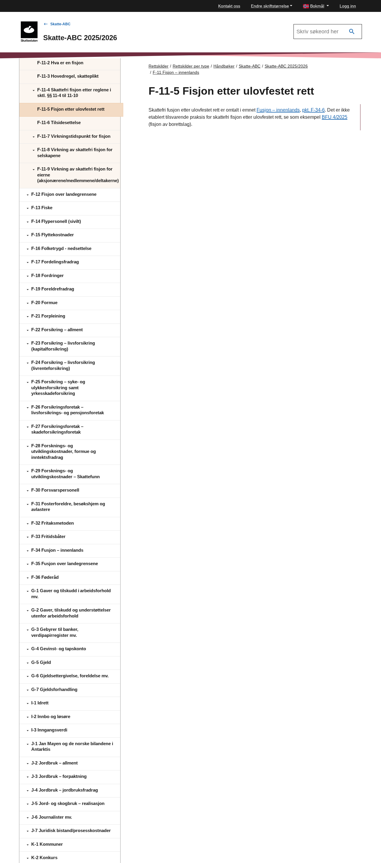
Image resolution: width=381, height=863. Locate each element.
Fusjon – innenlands (278, 109)
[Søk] (352, 31)
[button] (316, 6)
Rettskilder (158, 66)
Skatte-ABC (60, 24)
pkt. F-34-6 (313, 109)
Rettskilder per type (191, 66)
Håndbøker (224, 66)
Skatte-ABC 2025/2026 (286, 66)
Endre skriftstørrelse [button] (270, 6)
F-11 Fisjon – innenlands (176, 72)
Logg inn (348, 6)
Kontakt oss (229, 6)
